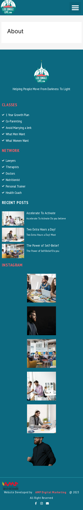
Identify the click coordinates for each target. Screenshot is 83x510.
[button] (75, 7)
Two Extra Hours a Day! (41, 229)
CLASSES (9, 104)
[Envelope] (47, 503)
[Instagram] (41, 503)
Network (10, 150)
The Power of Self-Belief (42, 245)
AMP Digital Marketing (50, 492)
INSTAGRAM (12, 265)
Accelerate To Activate (41, 213)
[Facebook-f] (36, 503)
